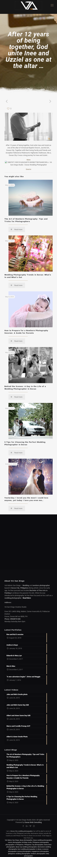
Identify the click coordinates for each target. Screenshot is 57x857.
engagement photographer (40, 851)
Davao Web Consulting (33, 822)
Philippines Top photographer (33, 845)
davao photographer (26, 840)
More (28, 160)
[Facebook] (23, 826)
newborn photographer (38, 853)
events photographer (14, 842)
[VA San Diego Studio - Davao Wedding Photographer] (28, 7)
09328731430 (15, 619)
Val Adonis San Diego (12, 840)
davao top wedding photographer (26, 847)
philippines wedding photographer (19, 853)
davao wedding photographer (42, 840)
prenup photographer (24, 851)
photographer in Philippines (15, 845)
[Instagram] (33, 826)
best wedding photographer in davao (29, 849)
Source (28, 169)
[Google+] (26, 826)
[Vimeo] (30, 826)
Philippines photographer (40, 842)
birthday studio (27, 842)
